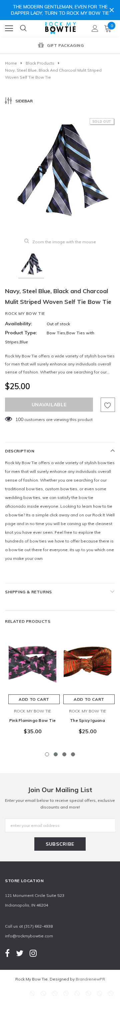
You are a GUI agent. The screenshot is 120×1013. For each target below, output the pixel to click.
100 (19, 419)
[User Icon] (95, 28)
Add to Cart (34, 699)
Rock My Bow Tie (25, 313)
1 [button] (47, 754)
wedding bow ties (22, 497)
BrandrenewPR (90, 979)
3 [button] (64, 754)
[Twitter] (19, 953)
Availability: (18, 324)
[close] (111, 10)
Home (11, 63)
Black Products (40, 63)
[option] (60, 46)
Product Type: (21, 333)
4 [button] (73, 754)
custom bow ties (61, 488)
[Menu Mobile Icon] (9, 28)
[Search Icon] (23, 28)
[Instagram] (33, 953)
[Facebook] (7, 953)
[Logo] (60, 26)
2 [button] (56, 754)
